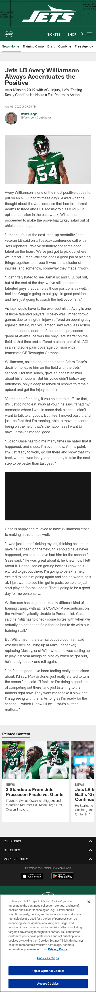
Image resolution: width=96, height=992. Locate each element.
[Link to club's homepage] (9, 32)
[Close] (89, 902)
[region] (48, 943)
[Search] (81, 34)
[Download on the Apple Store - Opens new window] (31, 876)
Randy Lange (29, 113)
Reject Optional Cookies (48, 971)
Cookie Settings (48, 958)
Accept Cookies (48, 983)
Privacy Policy (58, 949)
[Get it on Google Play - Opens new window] (62, 878)
